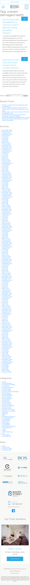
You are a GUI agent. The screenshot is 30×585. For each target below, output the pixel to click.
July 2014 (5, 266)
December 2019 (7, 176)
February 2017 (6, 223)
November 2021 (7, 148)
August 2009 (6, 348)
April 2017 (5, 220)
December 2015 (7, 242)
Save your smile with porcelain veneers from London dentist (10, 63)
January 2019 (6, 191)
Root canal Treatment (9, 426)
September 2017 (7, 213)
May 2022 (5, 140)
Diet (3, 415)
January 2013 (6, 291)
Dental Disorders (7, 395)
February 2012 (6, 306)
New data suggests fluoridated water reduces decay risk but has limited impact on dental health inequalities (16, 119)
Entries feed (5, 447)
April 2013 (5, 287)
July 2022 (5, 137)
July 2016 (5, 233)
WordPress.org (6, 450)
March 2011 (5, 322)
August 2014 (6, 265)
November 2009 (7, 344)
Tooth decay (6, 434)
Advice (4, 382)
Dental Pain (5, 401)
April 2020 (5, 170)
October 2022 (6, 133)
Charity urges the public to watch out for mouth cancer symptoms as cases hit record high (15, 109)
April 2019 (5, 187)
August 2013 (6, 281)
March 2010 (5, 338)
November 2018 (7, 194)
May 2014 (5, 269)
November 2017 (7, 210)
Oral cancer (5, 422)
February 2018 (6, 206)
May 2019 (5, 185)
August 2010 (6, 331)
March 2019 (5, 188)
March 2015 (5, 255)
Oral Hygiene (6, 423)
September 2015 (7, 247)
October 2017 (6, 212)
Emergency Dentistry (8, 416)
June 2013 (5, 284)
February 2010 (6, 340)
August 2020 (6, 165)
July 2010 (5, 333)
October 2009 (6, 345)
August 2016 (6, 231)
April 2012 (5, 304)
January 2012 (6, 308)
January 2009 (6, 358)
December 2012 (7, 292)
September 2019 (7, 180)
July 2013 (5, 283)
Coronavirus (5, 386)
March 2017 (5, 222)
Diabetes (4, 414)
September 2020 (7, 163)
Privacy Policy (14, 573)
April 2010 (5, 337)
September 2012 (7, 297)
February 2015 (6, 256)
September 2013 (7, 280)
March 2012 (5, 305)
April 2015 (5, 254)
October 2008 (6, 361)
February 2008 (6, 372)
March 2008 (6, 370)
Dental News (6, 400)
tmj (3, 433)
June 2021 (5, 155)
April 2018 (5, 203)
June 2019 (5, 184)
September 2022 (7, 134)
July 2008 (5, 365)
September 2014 (7, 263)
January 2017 (6, 224)
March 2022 (5, 142)
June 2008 (5, 366)
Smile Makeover (7, 427)
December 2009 (7, 343)
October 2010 (6, 329)
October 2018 (6, 195)
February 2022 (6, 144)
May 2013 (5, 286)
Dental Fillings (6, 397)
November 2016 (7, 227)
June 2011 (5, 318)
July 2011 (4, 316)
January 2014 (6, 274)
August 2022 (6, 135)
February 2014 (6, 273)
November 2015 (7, 244)
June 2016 (5, 234)
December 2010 (7, 326)
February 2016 (6, 240)
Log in (4, 446)
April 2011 (5, 320)
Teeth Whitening (7, 432)
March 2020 (5, 172)
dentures (5, 412)
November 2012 (7, 294)
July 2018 (5, 199)
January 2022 (6, 145)
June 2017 (5, 217)
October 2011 (6, 312)
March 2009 (5, 355)
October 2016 (6, 229)
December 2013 (7, 276)
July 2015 (5, 249)
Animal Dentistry (7, 383)
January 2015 (6, 258)
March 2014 (5, 272)
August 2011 (5, 315)
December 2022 (7, 130)
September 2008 (7, 362)
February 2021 (6, 160)
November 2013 (7, 277)
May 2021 (5, 156)
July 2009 (5, 350)
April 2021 (5, 158)
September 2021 (7, 151)
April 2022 (5, 141)
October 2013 (6, 279)
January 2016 (6, 241)
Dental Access (6, 389)
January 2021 (6, 162)
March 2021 (5, 159)
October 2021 (6, 149)
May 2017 (5, 219)
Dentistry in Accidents (8, 411)
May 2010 (5, 336)
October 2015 (6, 245)
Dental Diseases (7, 394)
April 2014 (5, 270)
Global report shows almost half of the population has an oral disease (13, 115)
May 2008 (5, 368)
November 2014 (7, 261)
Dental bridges (6, 390)
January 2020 (6, 174)
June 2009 (5, 351)
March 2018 (5, 205)
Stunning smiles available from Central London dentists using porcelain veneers (10, 26)
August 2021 (6, 152)
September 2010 (7, 330)
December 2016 (7, 226)
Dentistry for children (8, 409)
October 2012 (6, 295)
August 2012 (6, 298)
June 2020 (5, 167)
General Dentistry (7, 418)
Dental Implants (7, 398)
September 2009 (7, 347)
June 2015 (5, 251)
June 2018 (5, 201)
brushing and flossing (8, 384)
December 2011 (6, 309)
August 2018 (6, 198)
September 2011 (7, 313)
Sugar (4, 430)
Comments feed (7, 448)
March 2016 (5, 238)
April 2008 (5, 369)
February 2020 (6, 173)
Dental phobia (6, 402)
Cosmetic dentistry (7, 387)
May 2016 (5, 235)
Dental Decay (6, 393)
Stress (4, 429)
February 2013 (6, 290)
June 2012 (5, 301)
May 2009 (5, 352)
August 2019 (6, 181)
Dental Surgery (7, 404)
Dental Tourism (7, 407)
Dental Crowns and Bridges (10, 391)
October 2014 (6, 262)
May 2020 (5, 169)
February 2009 (6, 356)
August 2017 (6, 215)
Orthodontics (6, 425)
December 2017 (7, 209)
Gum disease (6, 419)
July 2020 (5, 166)
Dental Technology (8, 405)
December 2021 (7, 146)
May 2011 (4, 319)
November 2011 (6, 311)
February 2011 (6, 323)
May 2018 (5, 202)
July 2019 (5, 183)
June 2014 (5, 267)
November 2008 (7, 359)
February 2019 (6, 190)
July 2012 (5, 299)
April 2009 (5, 354)
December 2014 (7, 259)
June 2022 (5, 138)
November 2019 (7, 177)
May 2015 (5, 252)
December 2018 (7, 192)
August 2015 (6, 248)
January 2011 (6, 324)
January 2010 (6, 341)
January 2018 (6, 208)
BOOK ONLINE (15, 2)
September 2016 (7, 230)
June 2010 (5, 334)
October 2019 (6, 178)
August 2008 (6, 363)
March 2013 (5, 288)
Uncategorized (6, 436)
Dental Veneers (7, 408)
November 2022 (7, 131)
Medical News (6, 420)
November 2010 (7, 327)
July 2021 (5, 153)
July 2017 (5, 216)
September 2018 (7, 197)
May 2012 (5, 302)
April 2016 (5, 237)
